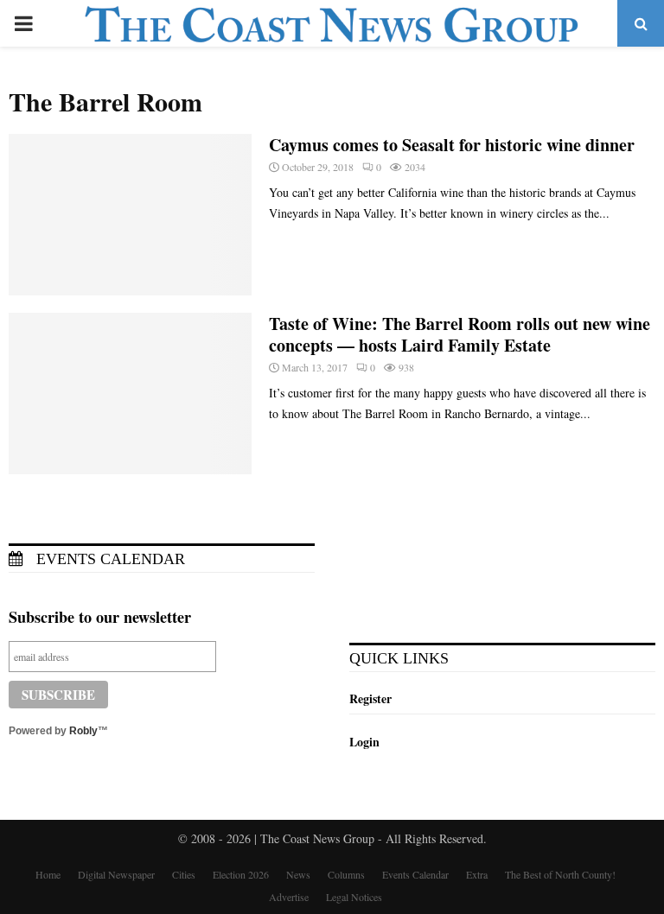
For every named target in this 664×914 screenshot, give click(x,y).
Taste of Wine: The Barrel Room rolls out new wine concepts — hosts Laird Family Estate (459, 334)
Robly (83, 731)
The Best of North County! (560, 874)
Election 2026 (241, 874)
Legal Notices (354, 897)
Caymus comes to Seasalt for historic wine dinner (452, 144)
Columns (346, 874)
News (298, 874)
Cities (183, 874)
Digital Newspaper (116, 874)
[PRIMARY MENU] (23, 23)
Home (48, 874)
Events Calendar (108, 559)
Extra (477, 874)
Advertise (289, 897)
